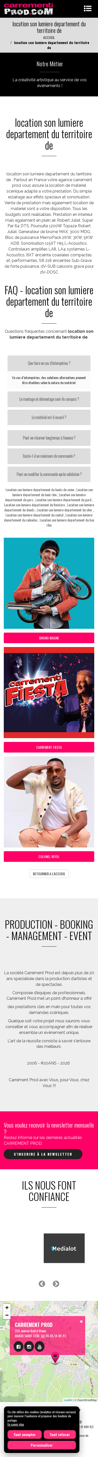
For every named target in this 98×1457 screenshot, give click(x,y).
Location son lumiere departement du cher (64, 509)
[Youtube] (39, 1346)
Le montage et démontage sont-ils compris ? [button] (49, 399)
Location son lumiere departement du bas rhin (67, 522)
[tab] (49, 363)
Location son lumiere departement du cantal (34, 514)
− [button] (7, 1315)
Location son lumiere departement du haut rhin (52, 492)
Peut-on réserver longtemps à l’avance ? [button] (49, 438)
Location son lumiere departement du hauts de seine (40, 489)
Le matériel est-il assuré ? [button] (49, 417)
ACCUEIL (49, 37)
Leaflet (68, 1400)
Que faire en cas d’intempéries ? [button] (49, 363)
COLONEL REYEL (49, 856)
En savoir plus (16, 1424)
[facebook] (18, 1346)
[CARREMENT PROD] (29, 8)
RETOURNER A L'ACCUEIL (49, 873)
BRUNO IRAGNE (49, 637)
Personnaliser (42, 1445)
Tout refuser (60, 1434)
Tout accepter (25, 1434)
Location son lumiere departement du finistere (34, 504)
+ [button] (7, 1307)
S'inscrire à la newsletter (43, 1154)
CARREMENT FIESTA (49, 747)
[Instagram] (29, 1346)
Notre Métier (49, 63)
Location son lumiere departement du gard (63, 499)
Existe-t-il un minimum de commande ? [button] (49, 456)
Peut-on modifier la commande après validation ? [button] (49, 474)
